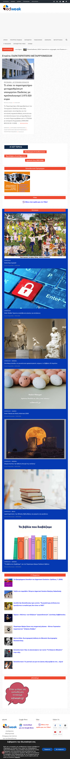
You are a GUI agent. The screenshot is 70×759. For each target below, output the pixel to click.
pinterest (60, 734)
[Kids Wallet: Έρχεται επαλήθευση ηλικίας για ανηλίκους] (35, 288)
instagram (65, 727)
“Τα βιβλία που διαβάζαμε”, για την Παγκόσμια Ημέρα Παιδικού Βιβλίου (26, 564)
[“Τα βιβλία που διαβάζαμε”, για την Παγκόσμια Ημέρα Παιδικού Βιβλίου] (35, 539)
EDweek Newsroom (9, 416)
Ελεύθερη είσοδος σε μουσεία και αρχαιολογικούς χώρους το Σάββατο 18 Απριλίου (30, 363)
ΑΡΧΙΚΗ (5, 40)
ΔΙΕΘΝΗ (19, 1)
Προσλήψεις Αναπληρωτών (16, 156)
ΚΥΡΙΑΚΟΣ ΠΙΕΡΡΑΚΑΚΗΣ (18, 127)
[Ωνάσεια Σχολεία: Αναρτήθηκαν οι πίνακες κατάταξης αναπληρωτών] (48, 49)
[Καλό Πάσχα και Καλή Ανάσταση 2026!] (35, 389)
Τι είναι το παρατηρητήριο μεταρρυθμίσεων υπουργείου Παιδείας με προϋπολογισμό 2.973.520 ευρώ (18, 92)
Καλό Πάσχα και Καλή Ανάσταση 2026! (16, 413)
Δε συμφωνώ (60, 749)
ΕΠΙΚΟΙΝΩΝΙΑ (26, 1)
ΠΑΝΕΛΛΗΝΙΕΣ (38, 40)
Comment (21, 131)
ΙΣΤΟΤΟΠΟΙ (6, 1)
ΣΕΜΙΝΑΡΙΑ (48, 40)
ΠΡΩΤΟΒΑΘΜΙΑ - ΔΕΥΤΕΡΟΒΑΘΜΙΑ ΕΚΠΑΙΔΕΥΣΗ (16, 82)
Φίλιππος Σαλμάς (8, 102)
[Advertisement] (35, 25)
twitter (60, 727)
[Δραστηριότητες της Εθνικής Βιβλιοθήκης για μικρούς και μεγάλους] (35, 489)
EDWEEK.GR (7, 260)
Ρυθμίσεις (17, 757)
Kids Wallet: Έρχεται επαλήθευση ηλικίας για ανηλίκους (22, 313)
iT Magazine (7, 43)
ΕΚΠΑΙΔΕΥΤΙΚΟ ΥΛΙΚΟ (19, 43)
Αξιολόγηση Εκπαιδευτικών (35, 152)
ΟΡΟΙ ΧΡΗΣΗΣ (35, 1)
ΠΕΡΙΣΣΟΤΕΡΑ (24, 123)
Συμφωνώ (47, 749)
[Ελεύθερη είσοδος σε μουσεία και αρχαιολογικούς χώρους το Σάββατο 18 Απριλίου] (35, 339)
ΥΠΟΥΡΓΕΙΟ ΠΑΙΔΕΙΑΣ (16, 40)
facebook (55, 727)
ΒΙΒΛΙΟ (13, 511)
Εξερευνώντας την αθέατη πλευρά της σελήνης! (19, 464)
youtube (55, 734)
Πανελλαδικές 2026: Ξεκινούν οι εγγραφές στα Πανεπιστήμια (23, 49)
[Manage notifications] (3, 752)
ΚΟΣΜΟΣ (13, 1)
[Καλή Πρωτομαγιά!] (35, 236)
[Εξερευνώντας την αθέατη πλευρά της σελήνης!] (35, 439)
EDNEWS (6, 127)
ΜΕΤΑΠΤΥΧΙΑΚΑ (58, 40)
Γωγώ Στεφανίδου (9, 265)
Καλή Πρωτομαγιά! (10, 263)
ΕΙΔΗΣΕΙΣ (14, 411)
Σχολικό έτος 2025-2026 (35, 160)
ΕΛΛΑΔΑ (30, 43)
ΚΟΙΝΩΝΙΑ (14, 361)
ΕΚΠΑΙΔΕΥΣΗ (28, 40)
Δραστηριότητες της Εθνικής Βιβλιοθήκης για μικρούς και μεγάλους (26, 514)
